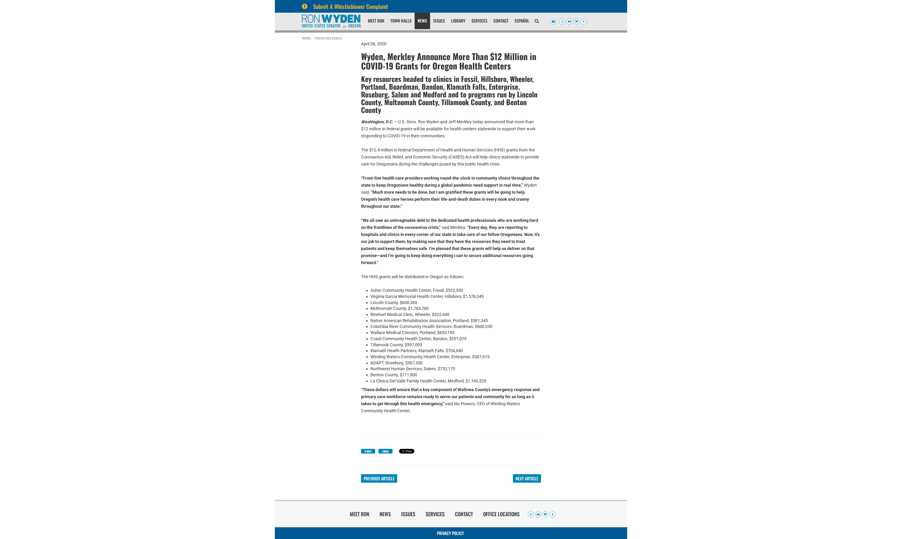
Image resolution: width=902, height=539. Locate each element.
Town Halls (401, 21)
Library (458, 21)
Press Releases (328, 38)
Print (368, 451)
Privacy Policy (450, 533)
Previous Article (379, 478)
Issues (439, 21)
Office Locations (501, 514)
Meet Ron (376, 21)
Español (522, 21)
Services (479, 21)
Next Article (527, 478)
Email (385, 451)
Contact (501, 21)
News (422, 21)
